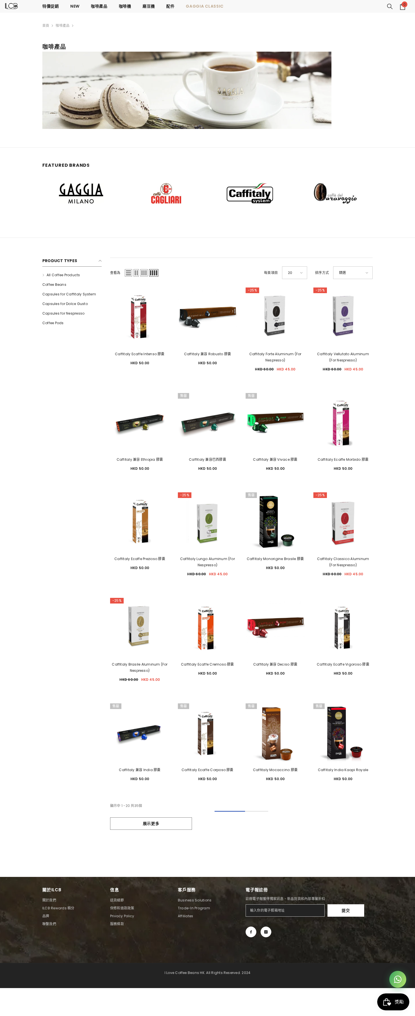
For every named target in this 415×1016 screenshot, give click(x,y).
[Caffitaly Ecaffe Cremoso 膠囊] (207, 627)
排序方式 (322, 272)
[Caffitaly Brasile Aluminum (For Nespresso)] (139, 627)
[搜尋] (389, 6)
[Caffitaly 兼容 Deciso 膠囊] (275, 627)
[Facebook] (251, 932)
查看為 (115, 272)
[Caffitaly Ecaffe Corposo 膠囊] (207, 733)
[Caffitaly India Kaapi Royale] (343, 733)
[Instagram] (266, 932)
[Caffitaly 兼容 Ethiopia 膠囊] (139, 422)
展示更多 (151, 823)
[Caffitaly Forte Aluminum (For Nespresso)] (275, 317)
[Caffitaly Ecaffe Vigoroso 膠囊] (343, 627)
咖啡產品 (62, 25)
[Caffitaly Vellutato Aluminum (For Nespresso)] (343, 317)
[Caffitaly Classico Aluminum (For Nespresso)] (343, 522)
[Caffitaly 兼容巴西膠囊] (207, 422)
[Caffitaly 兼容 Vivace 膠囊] (275, 422)
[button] (128, 273)
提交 (346, 910)
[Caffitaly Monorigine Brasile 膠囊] (275, 522)
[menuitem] (72, 275)
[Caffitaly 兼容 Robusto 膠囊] (207, 317)
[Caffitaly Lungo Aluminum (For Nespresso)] (207, 522)
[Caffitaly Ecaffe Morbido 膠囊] (343, 422)
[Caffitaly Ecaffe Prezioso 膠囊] (139, 522)
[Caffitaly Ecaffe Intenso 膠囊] (139, 317)
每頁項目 (271, 272)
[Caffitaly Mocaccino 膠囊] (275, 733)
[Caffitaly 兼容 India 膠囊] (139, 733)
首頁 (45, 25)
